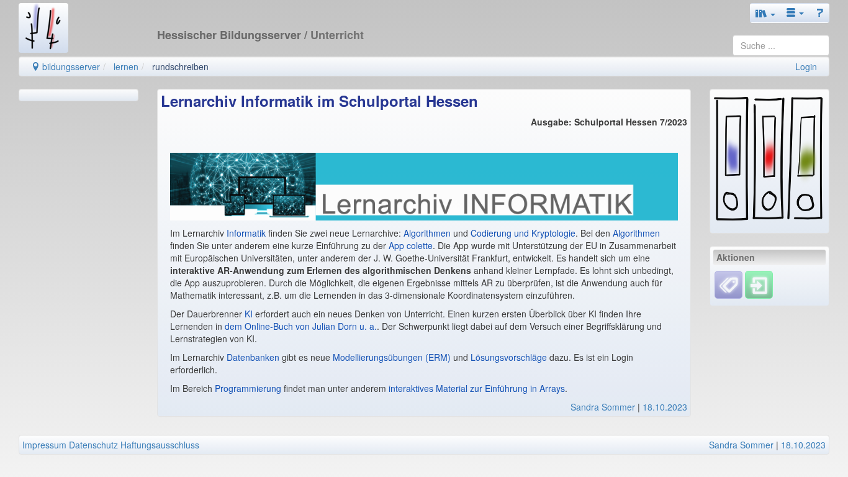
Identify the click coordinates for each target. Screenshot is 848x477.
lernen (126, 66)
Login (806, 66)
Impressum (44, 444)
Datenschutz (93, 444)
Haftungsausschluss (159, 444)
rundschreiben (180, 66)
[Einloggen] (759, 284)
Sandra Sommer (603, 407)
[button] (765, 13)
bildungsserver (70, 66)
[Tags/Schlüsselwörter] (728, 285)
